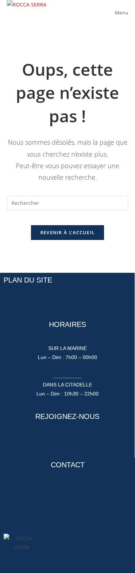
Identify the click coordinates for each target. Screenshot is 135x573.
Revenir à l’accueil (67, 232)
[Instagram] (77, 445)
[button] (32, 306)
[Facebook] (58, 445)
